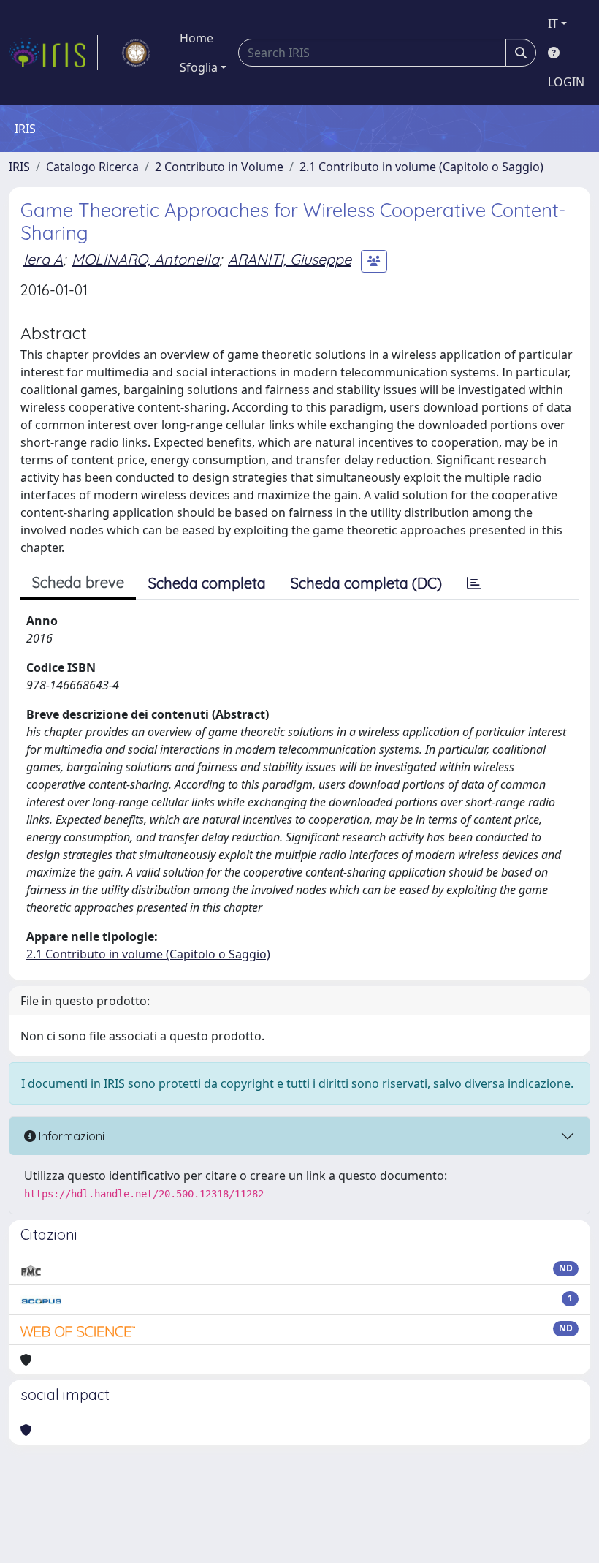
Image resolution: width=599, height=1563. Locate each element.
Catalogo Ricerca (92, 167)
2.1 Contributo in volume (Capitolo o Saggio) (421, 167)
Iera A (43, 259)
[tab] (474, 583)
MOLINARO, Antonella (145, 259)
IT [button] (553, 23)
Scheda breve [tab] (78, 582)
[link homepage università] (136, 52)
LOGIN (566, 82)
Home (196, 38)
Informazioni (70, 1136)
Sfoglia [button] (199, 67)
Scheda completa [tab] (207, 583)
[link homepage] (53, 52)
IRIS (19, 167)
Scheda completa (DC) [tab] (366, 583)
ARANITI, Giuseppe (289, 259)
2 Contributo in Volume (219, 167)
